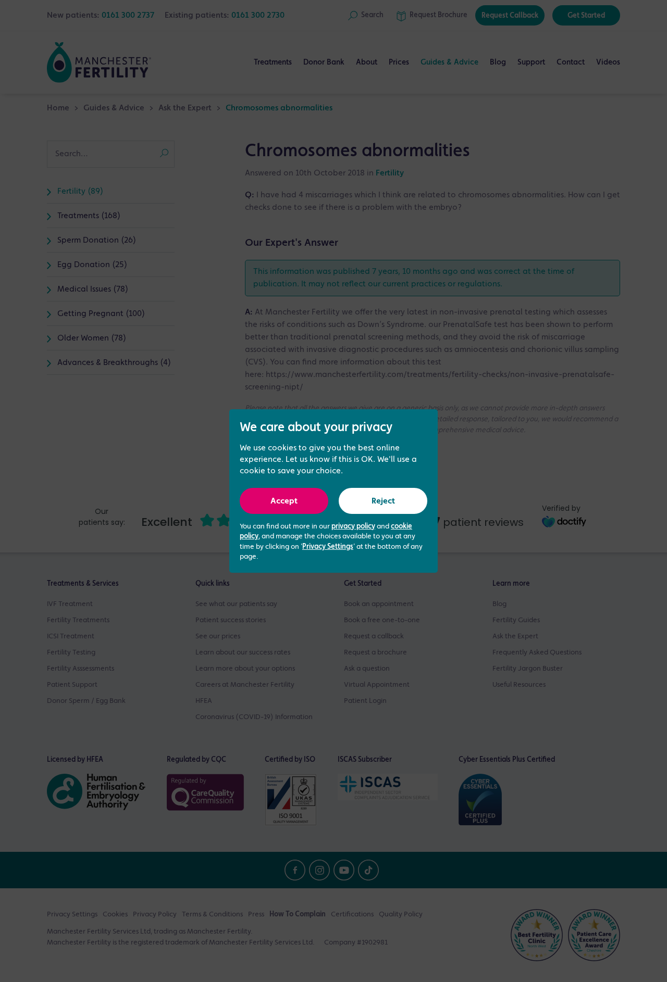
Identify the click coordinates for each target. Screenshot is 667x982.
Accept (284, 501)
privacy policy (353, 526)
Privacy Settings (327, 546)
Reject (383, 501)
